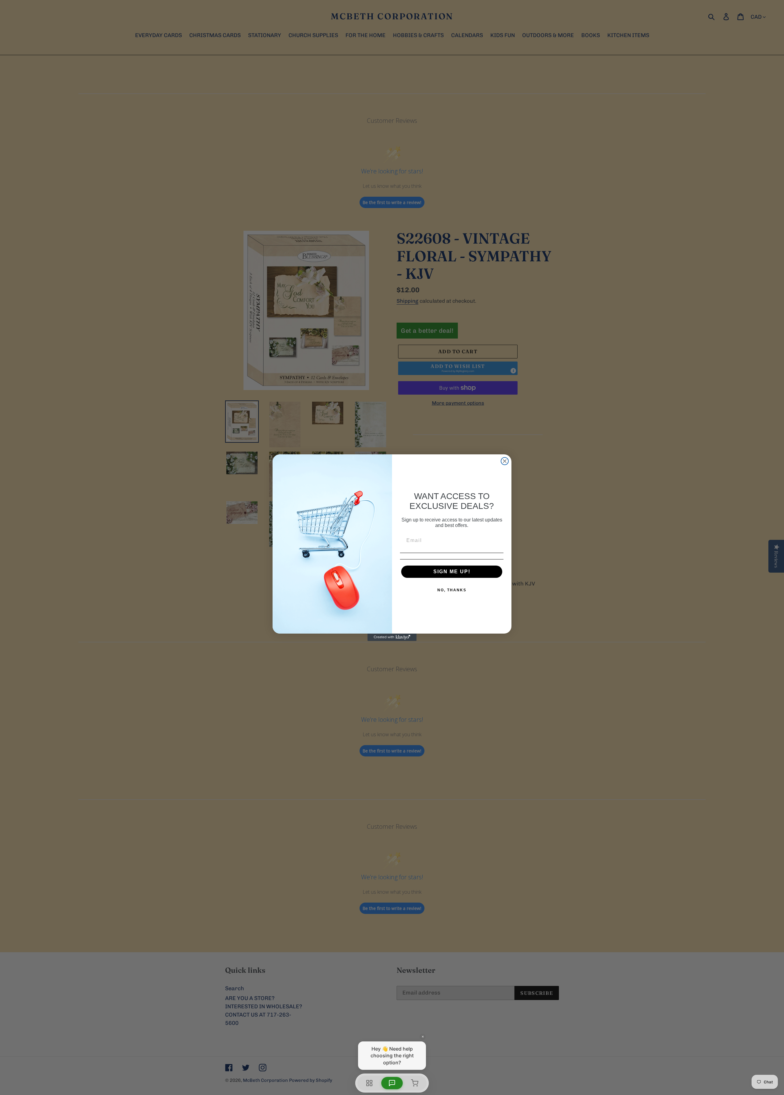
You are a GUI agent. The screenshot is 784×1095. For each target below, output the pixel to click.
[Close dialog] (504, 461)
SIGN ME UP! (451, 571)
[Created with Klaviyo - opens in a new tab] (392, 637)
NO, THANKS (451, 590)
